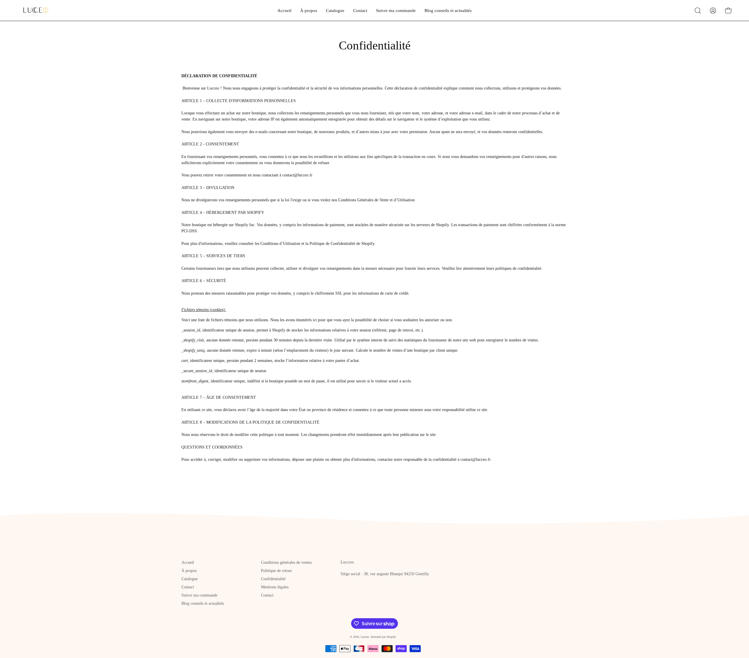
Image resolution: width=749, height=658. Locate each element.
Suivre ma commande (199, 595)
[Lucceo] (34, 10)
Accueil (187, 562)
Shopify (391, 636)
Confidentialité (273, 579)
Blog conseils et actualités (202, 603)
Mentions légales (274, 587)
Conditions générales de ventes (286, 562)
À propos (189, 570)
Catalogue (189, 579)
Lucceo (365, 636)
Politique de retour (276, 570)
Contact (187, 587)
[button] (698, 10)
